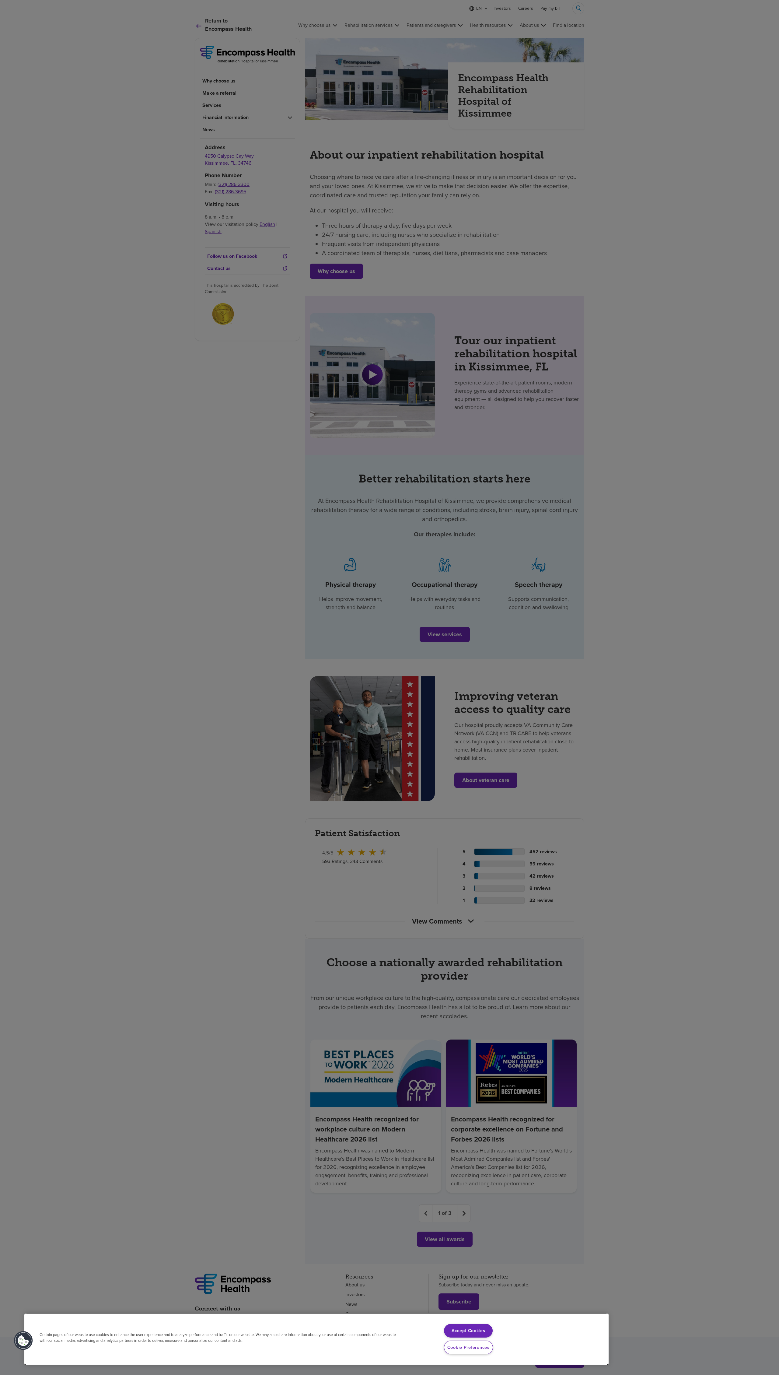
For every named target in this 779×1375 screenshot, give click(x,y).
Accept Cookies (468, 1330)
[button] (23, 1340)
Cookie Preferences (468, 1347)
